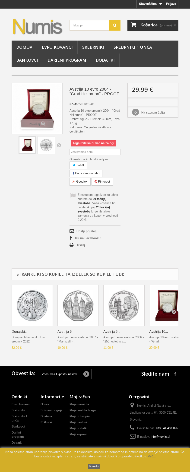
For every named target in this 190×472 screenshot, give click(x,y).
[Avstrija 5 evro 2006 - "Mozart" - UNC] (124, 305)
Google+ (81, 181)
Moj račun (80, 396)
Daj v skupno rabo (86, 173)
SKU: (73, 104)
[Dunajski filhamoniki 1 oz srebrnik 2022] (32, 305)
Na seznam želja (152, 112)
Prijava (171, 4)
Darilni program (67, 60)
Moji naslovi (78, 422)
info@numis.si (160, 436)
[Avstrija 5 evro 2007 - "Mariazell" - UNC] (78, 305)
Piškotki (46, 422)
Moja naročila (79, 404)
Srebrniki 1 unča (133, 47)
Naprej (59, 145)
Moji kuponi (78, 434)
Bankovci (27, 60)
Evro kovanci (57, 47)
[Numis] (37, 26)
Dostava (46, 416)
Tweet (79, 165)
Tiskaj (80, 245)
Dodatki (105, 60)
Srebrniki (93, 47)
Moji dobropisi (80, 416)
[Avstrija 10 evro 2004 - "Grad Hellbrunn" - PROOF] (27, 145)
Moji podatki (78, 428)
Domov (24, 47)
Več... (151, 456)
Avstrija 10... (158, 331)
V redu (94, 466)
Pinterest (103, 181)
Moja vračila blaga (83, 410)
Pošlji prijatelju (87, 231)
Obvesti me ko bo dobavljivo (89, 159)
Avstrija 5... (65, 331)
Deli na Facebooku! (87, 238)
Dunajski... (20, 331)
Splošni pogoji (51, 410)
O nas (45, 404)
